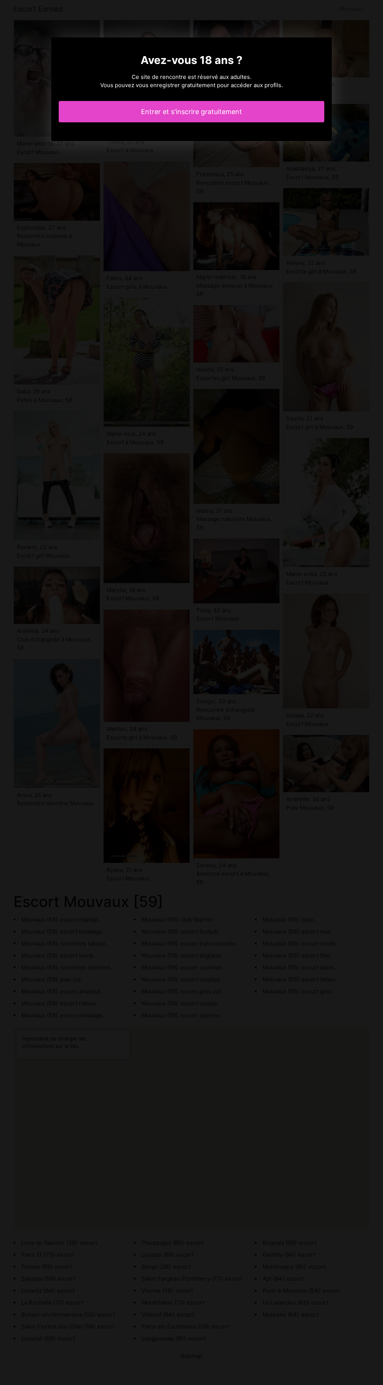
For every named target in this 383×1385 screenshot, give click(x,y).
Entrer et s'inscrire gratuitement (191, 112)
